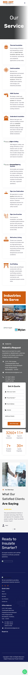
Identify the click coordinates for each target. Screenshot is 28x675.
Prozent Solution (19, 659)
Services (4, 596)
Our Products (5, 599)
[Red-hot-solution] (8, 1)
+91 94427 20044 (10, 377)
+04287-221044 (9, 381)
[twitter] (5, 585)
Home (3, 591)
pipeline (12, 196)
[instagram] (7, 585)
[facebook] (2, 585)
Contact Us (4, 601)
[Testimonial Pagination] (13, 529)
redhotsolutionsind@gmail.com (13, 372)
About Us (4, 593)
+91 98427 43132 (10, 379)
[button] (24, 672)
